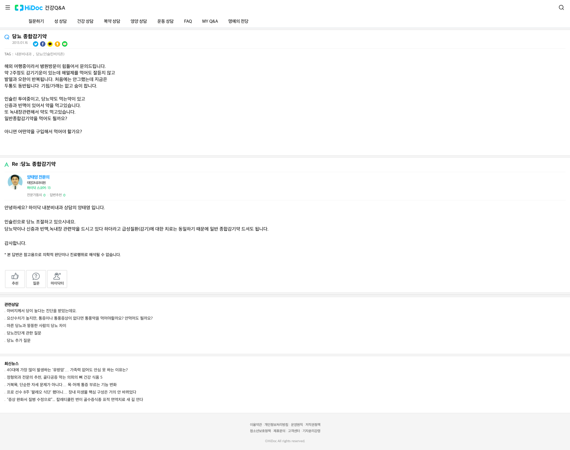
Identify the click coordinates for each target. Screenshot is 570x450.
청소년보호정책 (260, 431)
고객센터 (294, 431)
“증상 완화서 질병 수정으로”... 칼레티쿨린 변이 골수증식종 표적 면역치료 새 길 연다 (75, 399)
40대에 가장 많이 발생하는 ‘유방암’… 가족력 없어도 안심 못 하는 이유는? (67, 370)
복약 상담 (112, 21)
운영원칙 (297, 425)
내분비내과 (24, 54)
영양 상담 (139, 21)
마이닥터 (57, 283)
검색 (561, 7)
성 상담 (60, 21)
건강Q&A (55, 8)
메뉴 (8, 7)
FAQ (188, 21)
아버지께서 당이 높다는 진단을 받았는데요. (42, 310)
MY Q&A (210, 21)
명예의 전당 (238, 21)
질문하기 (36, 21)
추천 (15, 283)
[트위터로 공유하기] (35, 43)
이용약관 (256, 425)
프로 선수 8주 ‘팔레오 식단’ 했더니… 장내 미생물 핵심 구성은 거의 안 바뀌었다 (71, 392)
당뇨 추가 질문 (19, 340)
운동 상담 (165, 21)
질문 (36, 283)
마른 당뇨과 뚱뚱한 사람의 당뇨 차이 (36, 325)
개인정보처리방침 (276, 425)
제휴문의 (279, 431)
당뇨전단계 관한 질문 (24, 333)
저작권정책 (312, 425)
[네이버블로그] (64, 43)
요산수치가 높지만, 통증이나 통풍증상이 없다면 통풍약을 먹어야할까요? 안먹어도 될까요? (80, 318)
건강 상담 (85, 21)
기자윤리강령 (311, 431)
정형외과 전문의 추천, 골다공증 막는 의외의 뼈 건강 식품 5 (54, 377)
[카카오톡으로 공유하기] (50, 44)
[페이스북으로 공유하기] (42, 43)
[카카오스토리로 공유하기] (57, 44)
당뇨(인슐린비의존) (50, 54)
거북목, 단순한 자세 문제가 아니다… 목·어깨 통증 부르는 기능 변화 (62, 384)
